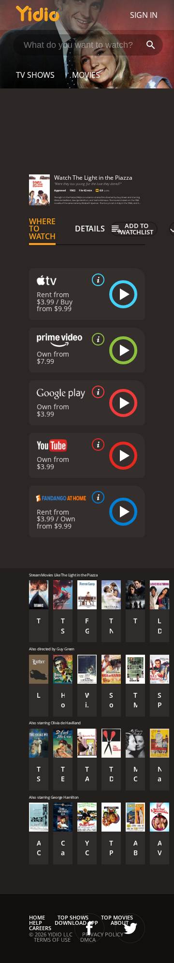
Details (90, 228)
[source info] (96, 279)
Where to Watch (42, 229)
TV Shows (35, 75)
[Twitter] (130, 928)
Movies (86, 75)
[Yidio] (37, 15)
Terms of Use (52, 939)
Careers (40, 928)
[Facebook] (89, 928)
